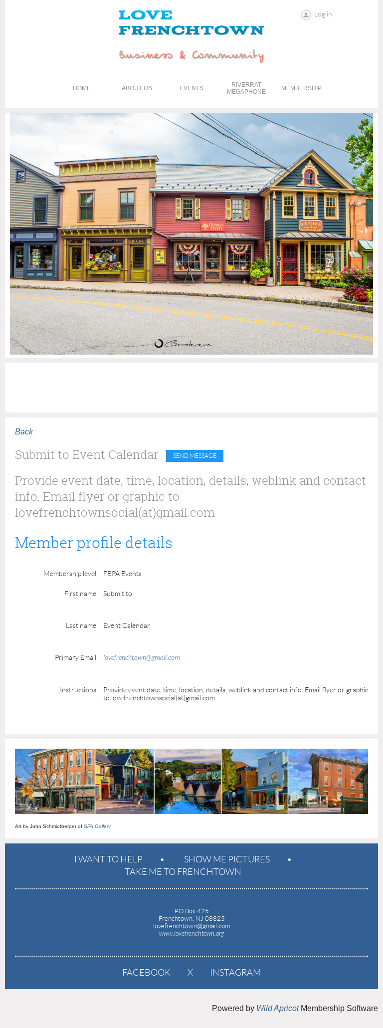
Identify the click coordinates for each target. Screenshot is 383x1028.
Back (24, 431)
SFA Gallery (97, 826)
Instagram (235, 973)
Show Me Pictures (227, 859)
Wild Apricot (277, 1008)
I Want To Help (108, 859)
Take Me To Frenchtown (183, 872)
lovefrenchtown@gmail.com (141, 657)
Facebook (146, 973)
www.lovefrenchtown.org (191, 934)
